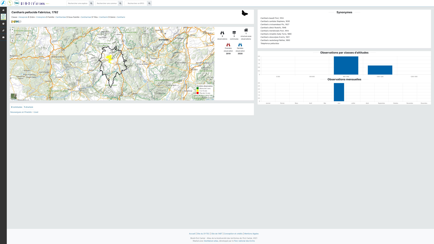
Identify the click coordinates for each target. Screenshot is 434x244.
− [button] (12, 32)
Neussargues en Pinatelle (21, 112)
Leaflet (207, 99)
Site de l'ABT (216, 233)
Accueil (192, 233)
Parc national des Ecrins (244, 241)
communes (16, 107)
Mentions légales (251, 233)
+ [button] (12, 29)
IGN (213, 99)
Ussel (36, 112)
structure (28, 107)
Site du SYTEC (203, 233)
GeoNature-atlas (211, 241)
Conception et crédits (233, 233)
